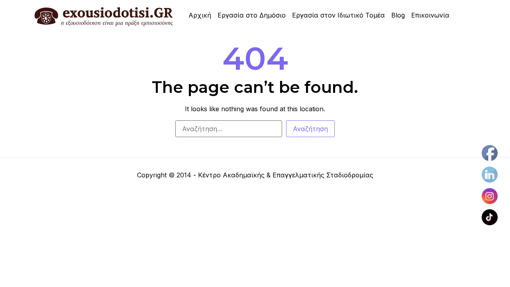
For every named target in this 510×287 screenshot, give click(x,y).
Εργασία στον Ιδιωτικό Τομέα (338, 15)
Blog (398, 15)
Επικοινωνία (430, 15)
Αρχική (199, 15)
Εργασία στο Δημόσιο (252, 15)
